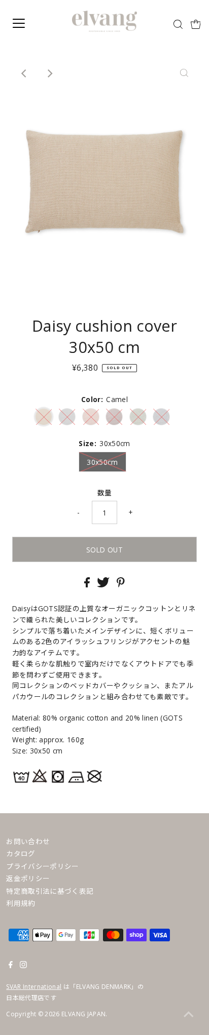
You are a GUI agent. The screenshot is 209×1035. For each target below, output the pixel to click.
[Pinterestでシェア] (121, 584)
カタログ (20, 853)
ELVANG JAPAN (83, 1014)
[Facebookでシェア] (88, 584)
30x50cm (102, 462)
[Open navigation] (29, 23)
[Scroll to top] (189, 1015)
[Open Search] (178, 24)
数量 (104, 492)
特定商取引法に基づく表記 (49, 891)
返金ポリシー (28, 878)
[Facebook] (10, 965)
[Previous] (25, 73)
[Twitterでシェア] (104, 584)
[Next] (50, 73)
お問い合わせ (28, 841)
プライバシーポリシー (42, 866)
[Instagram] (23, 965)
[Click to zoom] (184, 73)
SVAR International (33, 986)
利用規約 (20, 903)
